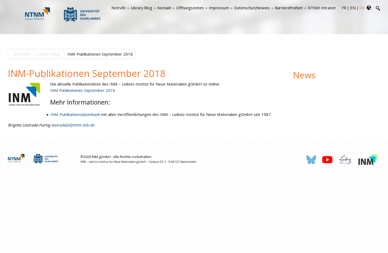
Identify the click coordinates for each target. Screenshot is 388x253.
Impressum (219, 7)
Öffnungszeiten (190, 7)
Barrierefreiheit (289, 7)
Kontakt (164, 7)
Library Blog (141, 7)
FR (344, 7)
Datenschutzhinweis (252, 7)
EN (353, 7)
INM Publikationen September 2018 (82, 90)
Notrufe (118, 7)
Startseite (22, 54)
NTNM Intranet (322, 7)
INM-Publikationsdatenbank (75, 114)
